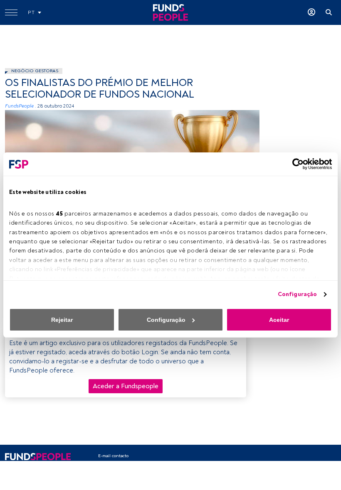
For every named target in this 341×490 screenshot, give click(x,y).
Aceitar (279, 319)
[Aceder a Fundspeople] (311, 12)
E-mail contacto (113, 455)
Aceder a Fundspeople (125, 386)
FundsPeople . (20, 106)
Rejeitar (62, 319)
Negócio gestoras (34, 71)
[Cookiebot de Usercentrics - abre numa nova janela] (295, 164)
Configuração (297, 294)
